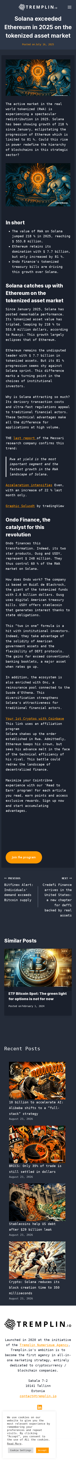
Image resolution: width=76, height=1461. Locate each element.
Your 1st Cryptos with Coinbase (35, 718)
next (67, 986)
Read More (14, 1443)
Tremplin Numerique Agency (44, 1345)
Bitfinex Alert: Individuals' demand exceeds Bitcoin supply (18, 889)
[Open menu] (69, 7)
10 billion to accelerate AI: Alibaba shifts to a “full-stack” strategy (36, 1108)
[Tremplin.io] (38, 7)
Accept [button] (42, 1450)
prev (8, 986)
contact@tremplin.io (38, 1396)
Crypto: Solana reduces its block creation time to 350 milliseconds (34, 1287)
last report (25, 438)
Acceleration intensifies (29, 485)
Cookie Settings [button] (20, 1450)
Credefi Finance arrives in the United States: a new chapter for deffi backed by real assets (57, 897)
